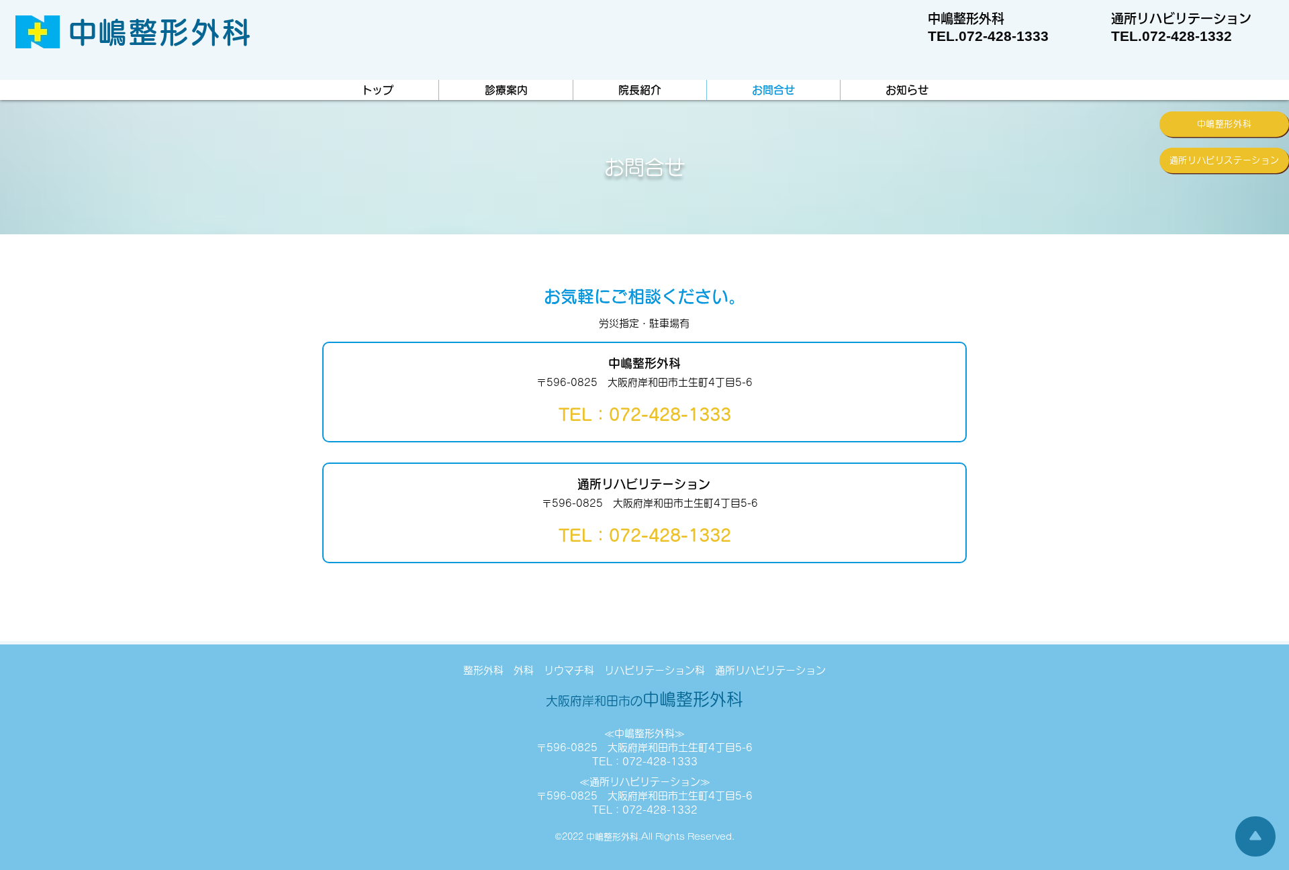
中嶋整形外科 (644, 699)
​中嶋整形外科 (160, 32)
